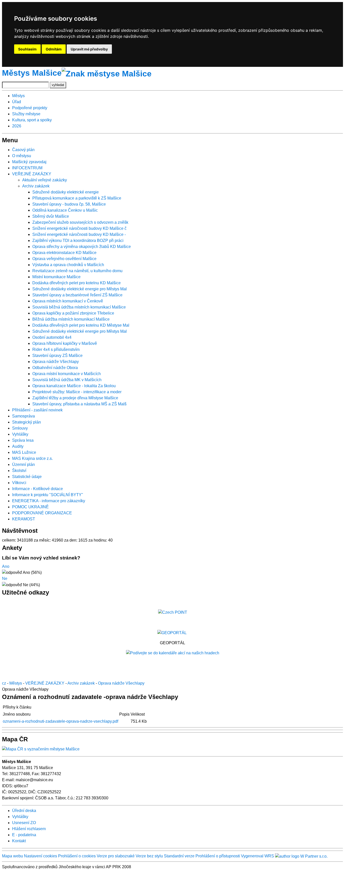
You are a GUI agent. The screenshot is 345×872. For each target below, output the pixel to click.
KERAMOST (23, 519)
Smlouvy (20, 428)
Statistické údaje (27, 476)
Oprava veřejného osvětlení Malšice (64, 259)
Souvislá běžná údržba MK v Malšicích (67, 380)
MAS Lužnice (24, 452)
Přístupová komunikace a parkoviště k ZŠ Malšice (76, 198)
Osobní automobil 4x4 (51, 337)
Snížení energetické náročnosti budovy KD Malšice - (79, 234)
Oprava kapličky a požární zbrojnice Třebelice (73, 313)
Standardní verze (179, 856)
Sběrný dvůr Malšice (50, 216)
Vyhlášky (20, 434)
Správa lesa (23, 440)
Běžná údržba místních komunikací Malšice (71, 319)
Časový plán (23, 150)
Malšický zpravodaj (29, 162)
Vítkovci (19, 483)
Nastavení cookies (40, 856)
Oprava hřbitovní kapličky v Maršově (64, 343)
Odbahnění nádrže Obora (55, 367)
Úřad (16, 102)
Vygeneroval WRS (257, 856)
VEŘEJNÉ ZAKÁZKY (31, 174)
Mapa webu (12, 856)
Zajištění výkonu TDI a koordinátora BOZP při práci (78, 240)
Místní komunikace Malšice (56, 277)
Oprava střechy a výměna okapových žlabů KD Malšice (81, 246)
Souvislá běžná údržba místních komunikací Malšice (79, 307)
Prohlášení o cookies (77, 856)
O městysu (21, 156)
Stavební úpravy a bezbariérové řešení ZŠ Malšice (77, 295)
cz (4, 683)
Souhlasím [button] (27, 49)
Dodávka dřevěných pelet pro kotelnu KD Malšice (76, 283)
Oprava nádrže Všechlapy (55, 361)
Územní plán (23, 464)
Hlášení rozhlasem (29, 829)
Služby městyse (26, 114)
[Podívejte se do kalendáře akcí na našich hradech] (172, 653)
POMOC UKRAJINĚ (30, 507)
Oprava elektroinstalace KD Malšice (64, 252)
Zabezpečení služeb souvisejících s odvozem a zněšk (80, 222)
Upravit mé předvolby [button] (89, 49)
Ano (5, 566)
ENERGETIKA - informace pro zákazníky (48, 501)
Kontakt (19, 841)
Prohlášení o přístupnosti (217, 856)
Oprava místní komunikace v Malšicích (66, 374)
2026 (16, 126)
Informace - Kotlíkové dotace (37, 489)
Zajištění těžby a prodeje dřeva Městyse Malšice (75, 398)
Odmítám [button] (54, 49)
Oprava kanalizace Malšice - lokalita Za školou (74, 386)
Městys (18, 96)
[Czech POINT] (172, 612)
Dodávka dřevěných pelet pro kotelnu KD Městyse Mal (80, 325)
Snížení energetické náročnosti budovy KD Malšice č (79, 228)
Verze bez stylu (149, 856)
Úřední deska (24, 810)
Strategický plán (26, 422)
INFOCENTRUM (27, 168)
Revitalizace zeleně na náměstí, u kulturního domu (77, 271)
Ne (4, 578)
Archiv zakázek (36, 186)
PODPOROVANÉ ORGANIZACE (42, 513)
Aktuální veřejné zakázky (44, 180)
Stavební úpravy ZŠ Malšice (57, 355)
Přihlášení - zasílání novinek (37, 410)
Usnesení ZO (24, 823)
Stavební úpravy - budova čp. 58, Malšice (69, 204)
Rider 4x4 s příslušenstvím (56, 349)
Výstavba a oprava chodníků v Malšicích (68, 265)
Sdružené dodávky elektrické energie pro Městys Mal (79, 289)
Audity (17, 446)
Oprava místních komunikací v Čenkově (67, 301)
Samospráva (23, 416)
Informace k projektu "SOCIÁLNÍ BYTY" (47, 495)
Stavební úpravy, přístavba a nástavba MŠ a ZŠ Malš (79, 404)
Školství (19, 470)
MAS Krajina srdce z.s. (32, 458)
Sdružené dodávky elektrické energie (65, 192)
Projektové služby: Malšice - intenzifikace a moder (76, 392)
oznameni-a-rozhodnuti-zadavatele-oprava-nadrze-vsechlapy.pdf (60, 721)
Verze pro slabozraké (116, 856)
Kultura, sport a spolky (32, 120)
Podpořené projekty (29, 108)
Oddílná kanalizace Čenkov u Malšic (65, 210)
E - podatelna (24, 835)
